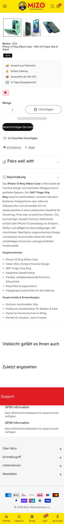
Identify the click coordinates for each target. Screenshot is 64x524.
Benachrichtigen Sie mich (17, 127)
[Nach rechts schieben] (59, 27)
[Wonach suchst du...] (53, 6)
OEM (14, 43)
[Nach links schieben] (4, 27)
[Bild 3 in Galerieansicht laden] (52, 28)
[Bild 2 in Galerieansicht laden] (32, 28)
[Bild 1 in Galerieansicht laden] (12, 28)
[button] (32, 118)
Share (32, 147)
